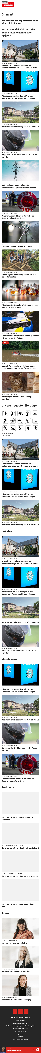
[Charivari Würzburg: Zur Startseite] (8, 4)
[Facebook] (15, 1011)
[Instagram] (20, 1011)
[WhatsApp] (26, 1011)
